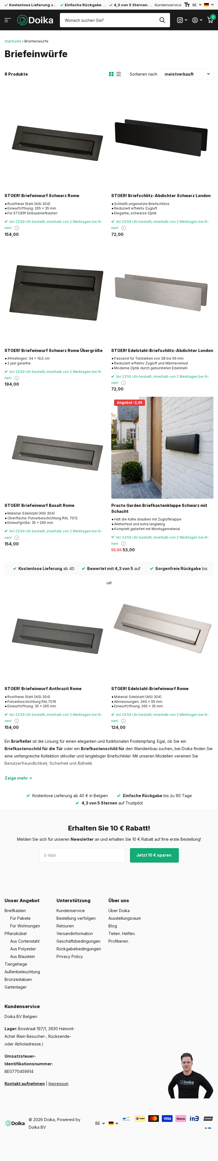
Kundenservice (168, 5)
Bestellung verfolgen (76, 918)
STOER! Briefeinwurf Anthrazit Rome (43, 688)
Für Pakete (20, 918)
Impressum (58, 1083)
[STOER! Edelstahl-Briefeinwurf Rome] (162, 631)
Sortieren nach (143, 74)
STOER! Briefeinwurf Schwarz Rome (42, 195)
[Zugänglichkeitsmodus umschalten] (187, 4)
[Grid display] (111, 74)
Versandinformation (74, 933)
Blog (112, 925)
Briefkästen (15, 910)
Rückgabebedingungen (78, 948)
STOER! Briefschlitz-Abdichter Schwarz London (161, 195)
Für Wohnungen (25, 925)
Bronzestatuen (18, 979)
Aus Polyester (23, 948)
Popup (16, 228)
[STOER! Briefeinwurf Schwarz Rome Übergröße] (56, 293)
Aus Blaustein (22, 956)
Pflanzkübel (16, 933)
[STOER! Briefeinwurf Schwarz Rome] (56, 138)
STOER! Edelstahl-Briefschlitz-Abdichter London (162, 350)
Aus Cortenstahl (24, 941)
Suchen (162, 20)
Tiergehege (16, 964)
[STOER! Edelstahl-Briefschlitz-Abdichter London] (162, 293)
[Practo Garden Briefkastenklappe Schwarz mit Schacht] (162, 448)
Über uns (118, 900)
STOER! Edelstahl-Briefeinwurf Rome (149, 688)
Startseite (13, 41)
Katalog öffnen (8, 20)
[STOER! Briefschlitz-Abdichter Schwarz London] (162, 138)
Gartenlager (16, 987)
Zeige (16, 778)
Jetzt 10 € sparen (154, 855)
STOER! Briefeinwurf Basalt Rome (39, 505)
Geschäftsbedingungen (78, 941)
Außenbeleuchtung (22, 971)
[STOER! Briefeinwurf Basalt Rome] (56, 448)
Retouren (65, 925)
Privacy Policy (69, 956)
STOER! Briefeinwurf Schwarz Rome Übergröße (53, 350)
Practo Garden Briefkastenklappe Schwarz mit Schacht (159, 508)
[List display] (118, 74)
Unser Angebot (22, 900)
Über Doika (119, 910)
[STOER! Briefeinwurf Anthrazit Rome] (56, 631)
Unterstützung (73, 900)
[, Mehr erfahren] (182, 20)
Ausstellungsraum (124, 918)
